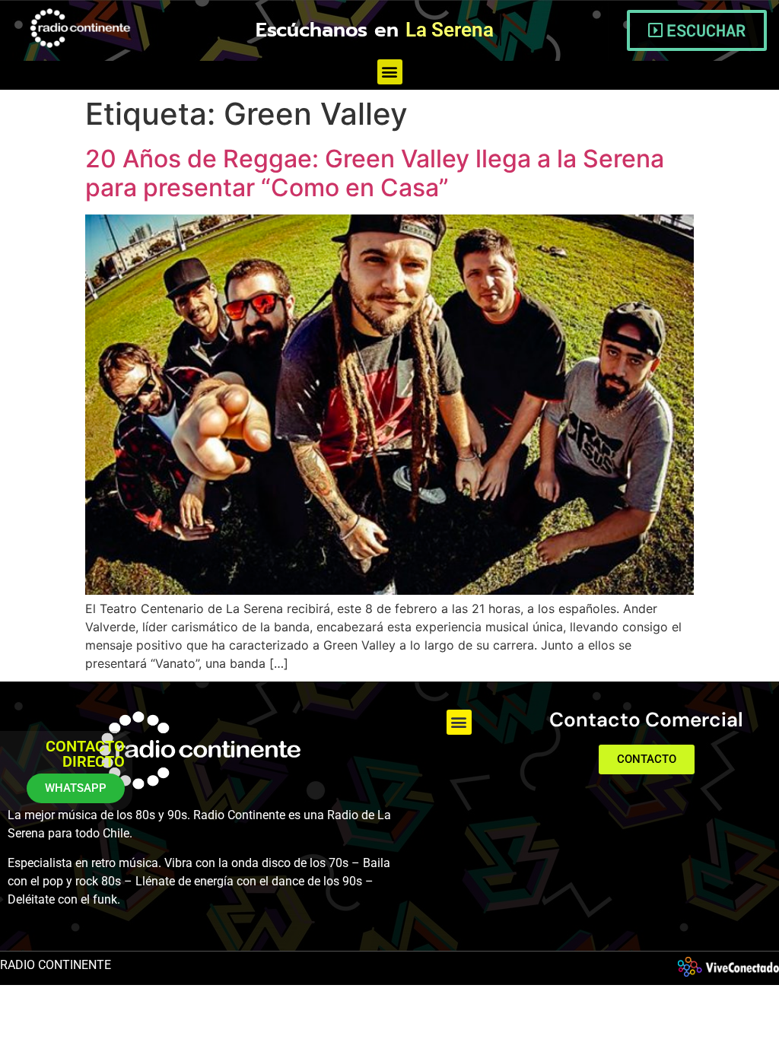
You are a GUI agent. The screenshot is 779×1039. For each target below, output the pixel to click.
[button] (389, 71)
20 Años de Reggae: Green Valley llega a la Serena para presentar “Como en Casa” (374, 173)
